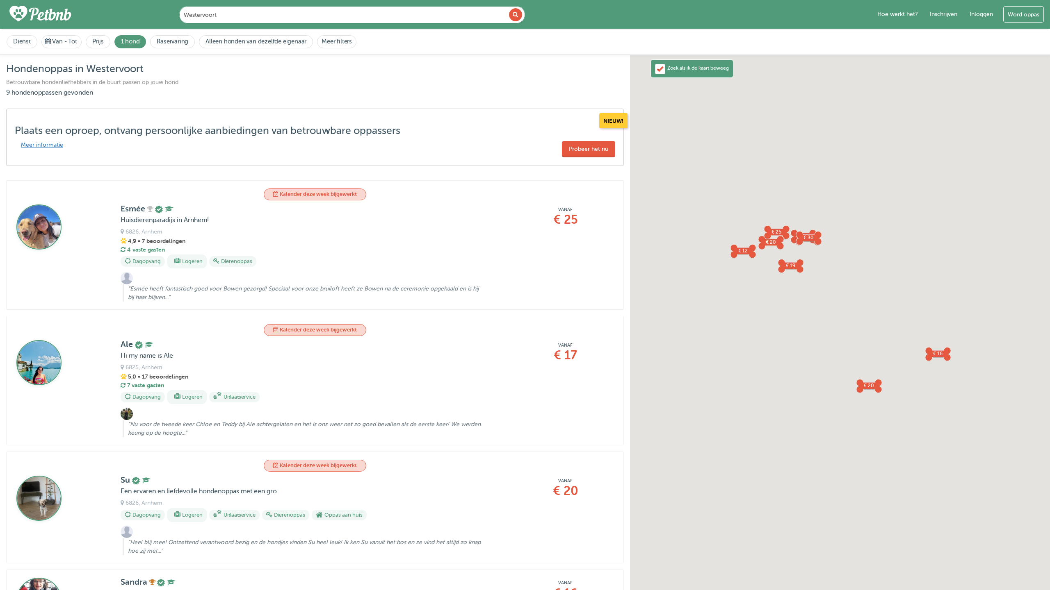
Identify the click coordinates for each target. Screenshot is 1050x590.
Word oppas (1023, 14)
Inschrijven (943, 14)
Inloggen (981, 14)
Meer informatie (42, 145)
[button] (770, 242)
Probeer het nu (588, 149)
